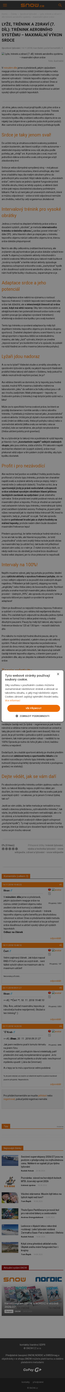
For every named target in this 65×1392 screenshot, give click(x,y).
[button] (32, 716)
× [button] (58, 674)
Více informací (12, 700)
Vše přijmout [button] (34, 708)
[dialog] (32, 696)
